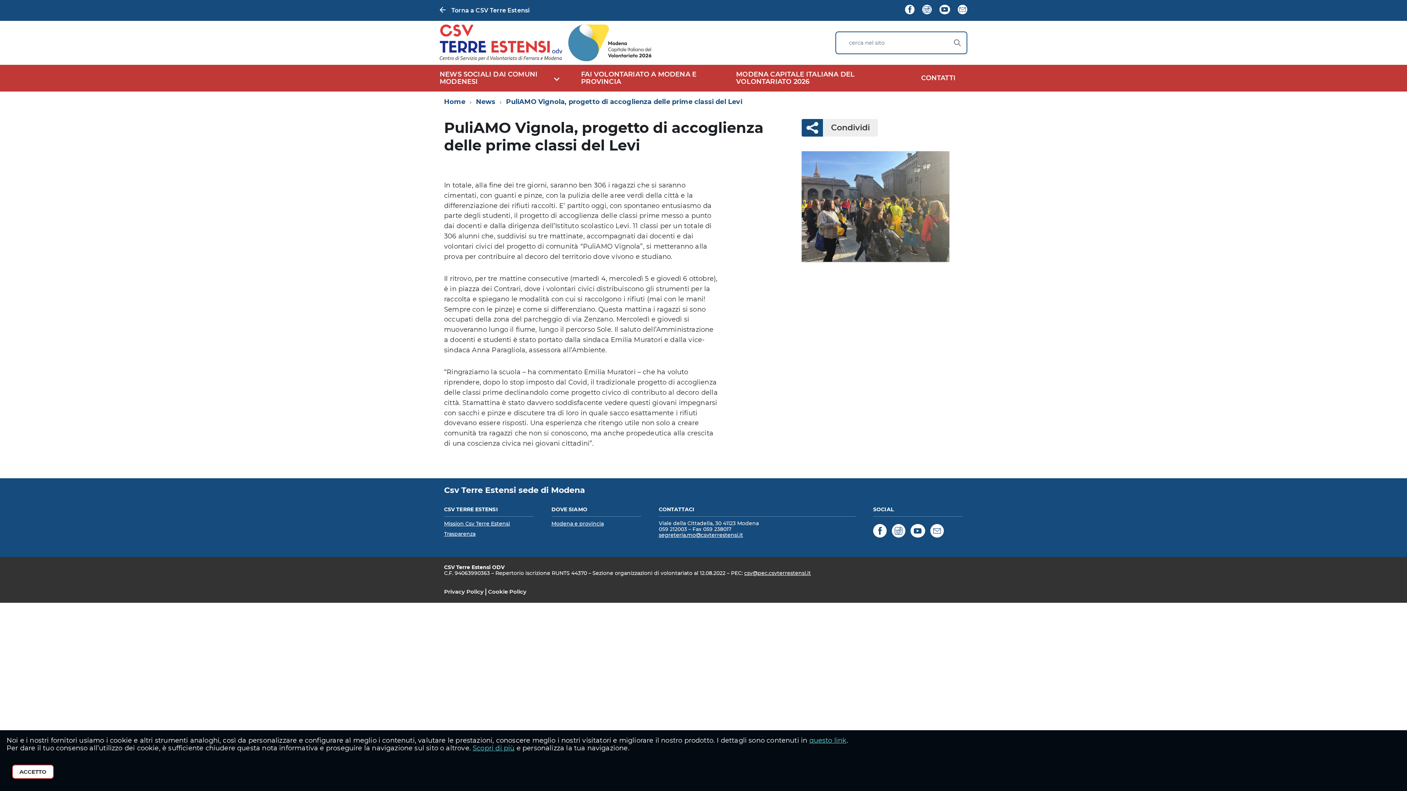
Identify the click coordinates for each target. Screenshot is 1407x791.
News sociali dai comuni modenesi (489, 78)
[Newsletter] (962, 10)
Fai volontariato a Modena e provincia (639, 78)
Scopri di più (493, 748)
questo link (828, 740)
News (486, 102)
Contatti (938, 78)
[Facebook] (910, 10)
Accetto (33, 771)
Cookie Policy (507, 591)
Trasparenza (460, 534)
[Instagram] (927, 10)
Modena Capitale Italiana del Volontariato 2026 (795, 78)
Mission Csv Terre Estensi (477, 523)
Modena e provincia (577, 523)
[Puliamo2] (875, 206)
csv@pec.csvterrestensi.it (777, 573)
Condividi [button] (850, 128)
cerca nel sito (867, 43)
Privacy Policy (464, 591)
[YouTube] (944, 10)
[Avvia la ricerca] (957, 43)
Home (454, 102)
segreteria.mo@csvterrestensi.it (701, 535)
